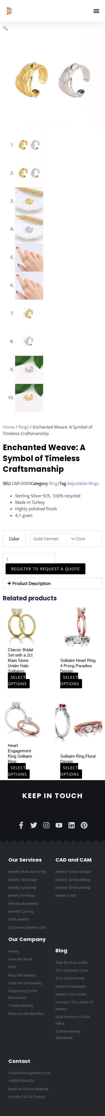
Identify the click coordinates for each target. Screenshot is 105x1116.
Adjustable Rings (83, 483)
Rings (23, 427)
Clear (80, 538)
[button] (96, 11)
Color (14, 538)
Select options (17, 680)
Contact (19, 1061)
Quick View (23, 639)
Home (9, 427)
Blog (61, 950)
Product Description (31, 583)
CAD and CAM (73, 859)
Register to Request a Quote (45, 568)
